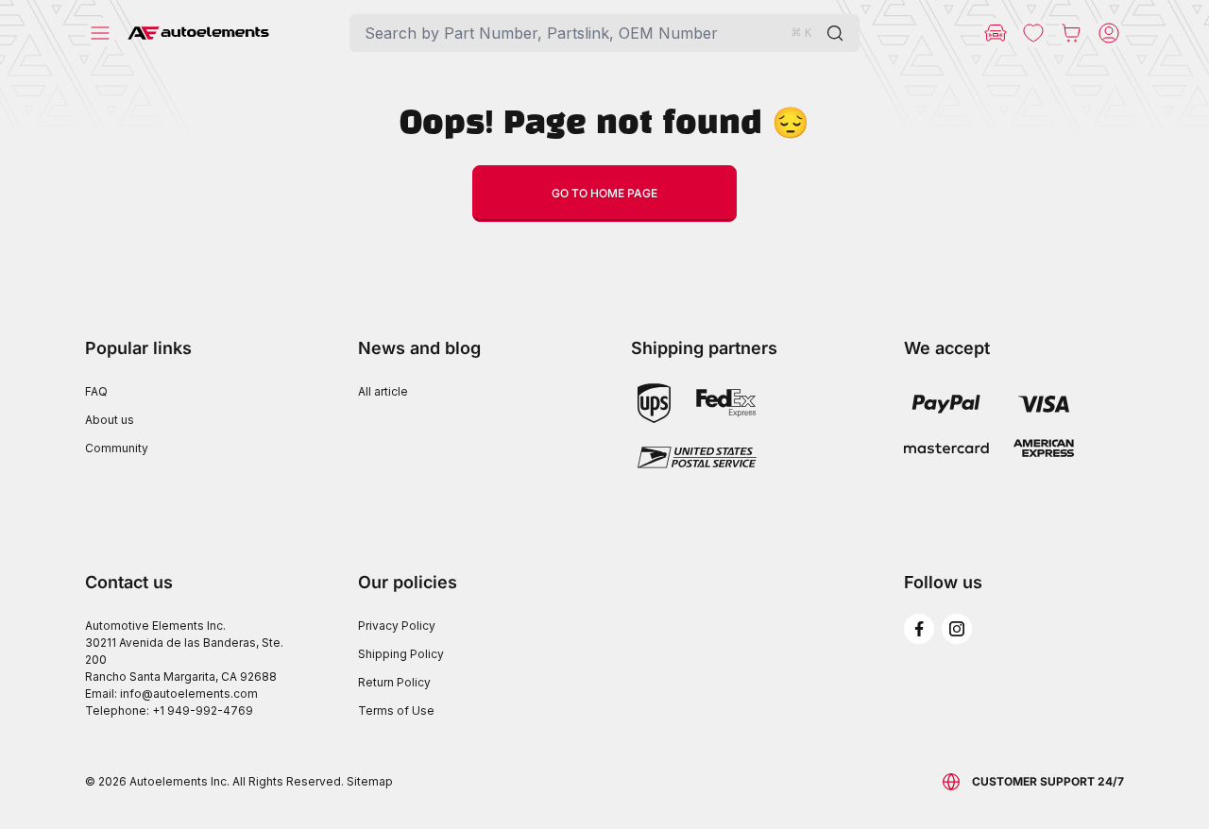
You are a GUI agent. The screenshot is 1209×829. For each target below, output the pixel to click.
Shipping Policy (401, 654)
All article (383, 391)
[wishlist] (1033, 33)
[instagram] (957, 629)
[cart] (1071, 33)
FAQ (96, 391)
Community (116, 448)
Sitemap (370, 781)
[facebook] (919, 629)
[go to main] (198, 33)
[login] (1109, 33)
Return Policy (394, 682)
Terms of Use (396, 710)
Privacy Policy (396, 625)
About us (109, 420)
